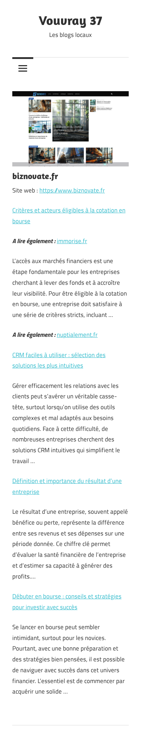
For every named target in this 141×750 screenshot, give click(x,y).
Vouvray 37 (70, 20)
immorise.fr (72, 241)
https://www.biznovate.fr (72, 190)
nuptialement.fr (77, 334)
